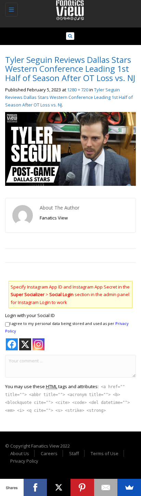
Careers (49, 453)
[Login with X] (25, 344)
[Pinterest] (82, 487)
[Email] (106, 487)
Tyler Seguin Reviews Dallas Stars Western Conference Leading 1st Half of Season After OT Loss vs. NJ (69, 97)
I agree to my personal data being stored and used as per (67, 327)
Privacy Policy (24, 461)
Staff (74, 453)
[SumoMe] (129, 487)
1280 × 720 (77, 90)
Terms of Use (104, 453)
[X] (58, 487)
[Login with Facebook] (12, 344)
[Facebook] (35, 487)
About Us (19, 453)
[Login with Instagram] (38, 344)
